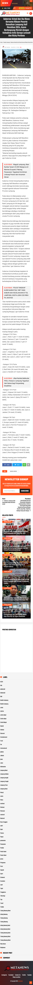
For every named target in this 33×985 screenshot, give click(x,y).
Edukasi (2, 730)
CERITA (2, 711)
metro (1, 796)
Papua (1, 837)
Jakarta (2, 755)
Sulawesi (2, 877)
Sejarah (2, 870)
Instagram (4, 975)
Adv (1, 685)
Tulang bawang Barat (5, 936)
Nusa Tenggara (3, 822)
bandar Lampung (4, 700)
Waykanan (2, 947)
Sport (1, 874)
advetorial (2, 689)
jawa (1, 759)
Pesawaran (3, 844)
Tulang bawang (4, 918)
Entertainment (3, 737)
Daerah (2, 726)
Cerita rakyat (3, 719)
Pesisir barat (3, 851)
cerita (1, 707)
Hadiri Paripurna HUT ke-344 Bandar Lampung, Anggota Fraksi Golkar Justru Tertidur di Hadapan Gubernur (16, 565)
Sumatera (2, 881)
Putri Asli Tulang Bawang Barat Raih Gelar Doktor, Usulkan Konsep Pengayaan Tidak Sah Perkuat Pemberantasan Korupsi (16, 548)
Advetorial (2, 693)
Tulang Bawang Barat (5, 911)
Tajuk (1, 888)
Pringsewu (3, 863)
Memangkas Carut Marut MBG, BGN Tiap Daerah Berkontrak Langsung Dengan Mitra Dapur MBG (16, 599)
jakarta (2, 752)
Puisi (1, 866)
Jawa (1, 763)
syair (1, 885)
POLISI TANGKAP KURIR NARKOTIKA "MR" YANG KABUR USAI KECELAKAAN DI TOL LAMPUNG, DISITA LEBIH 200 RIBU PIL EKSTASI (16, 293)
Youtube (29, 975)
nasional (2, 815)
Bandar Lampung (13, 471)
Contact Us (18, 975)
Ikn (1, 744)
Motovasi (2, 811)
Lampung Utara (3, 789)
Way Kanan (3, 944)
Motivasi (2, 807)
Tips (1, 899)
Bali (1, 696)
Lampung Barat (3, 770)
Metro (1, 800)
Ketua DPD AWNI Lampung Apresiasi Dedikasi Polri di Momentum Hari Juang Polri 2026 (16, 532)
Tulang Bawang (4, 922)
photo (1, 859)
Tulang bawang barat (5, 933)
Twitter (24, 975)
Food (1, 741)
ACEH (1, 682)
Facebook (10, 975)
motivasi (2, 803)
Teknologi (2, 896)
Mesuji (1, 792)
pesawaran (3, 840)
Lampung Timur (4, 785)
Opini (1, 829)
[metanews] (16, 971)
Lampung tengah (4, 778)
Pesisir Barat (3, 855)
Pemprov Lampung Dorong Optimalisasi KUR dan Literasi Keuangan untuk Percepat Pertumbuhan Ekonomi (16, 581)
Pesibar (2, 848)
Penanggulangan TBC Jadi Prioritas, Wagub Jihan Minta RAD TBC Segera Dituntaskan (15, 616)
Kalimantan (3, 767)
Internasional (3, 748)
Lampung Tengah (4, 781)
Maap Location (16, 977)
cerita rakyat (3, 715)
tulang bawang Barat (5, 929)
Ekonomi (2, 733)
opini (1, 826)
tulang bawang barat (5, 925)
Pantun (2, 833)
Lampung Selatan (4, 774)
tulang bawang (3, 914)
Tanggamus (3, 892)
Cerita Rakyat (3, 722)
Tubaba (2, 907)
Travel (1, 903)
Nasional (2, 818)
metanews (20, 981)
